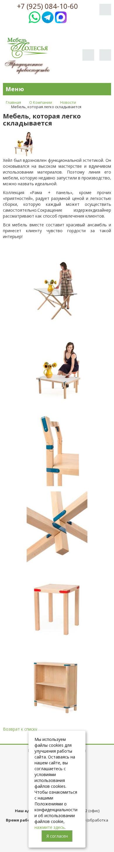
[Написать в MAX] (61, 17)
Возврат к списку (20, 729)
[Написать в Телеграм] (47, 17)
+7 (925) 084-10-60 (47, 6)
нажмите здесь (49, 827)
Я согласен (57, 836)
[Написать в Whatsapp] (34, 17)
